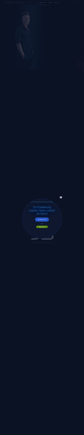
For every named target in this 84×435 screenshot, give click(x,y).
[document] (42, 217)
